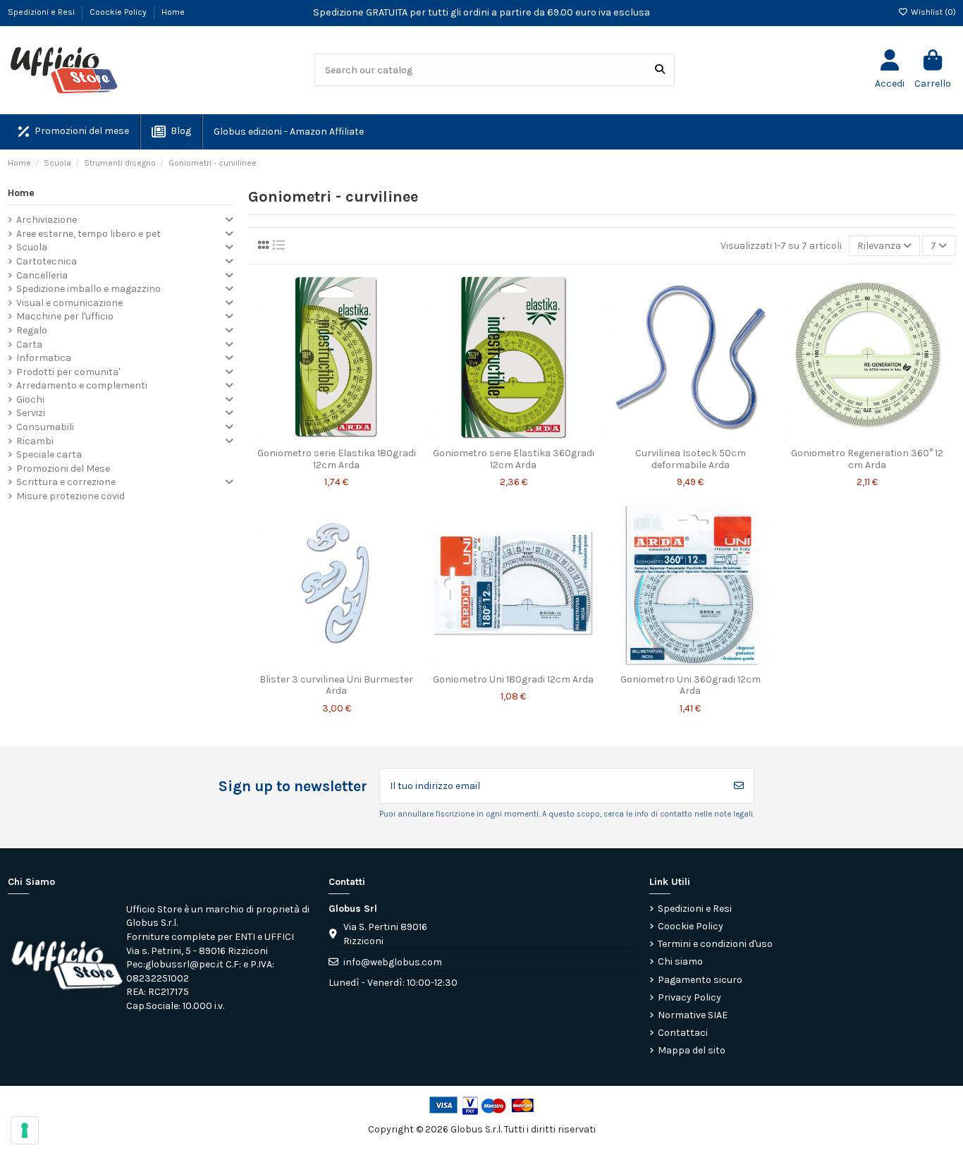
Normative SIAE (693, 1015)
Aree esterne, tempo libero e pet (88, 234)
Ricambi (35, 441)
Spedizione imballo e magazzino (88, 289)
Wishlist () (932, 12)
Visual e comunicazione (69, 303)
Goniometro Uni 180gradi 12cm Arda (513, 679)
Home (173, 12)
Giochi (30, 399)
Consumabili (45, 427)
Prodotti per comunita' (68, 372)
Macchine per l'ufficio (65, 316)
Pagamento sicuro (700, 980)
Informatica (43, 358)
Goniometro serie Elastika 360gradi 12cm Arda (513, 459)
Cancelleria (42, 275)
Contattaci (683, 1033)
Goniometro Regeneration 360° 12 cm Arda (867, 459)
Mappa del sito (691, 1050)
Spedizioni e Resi (42, 12)
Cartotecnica (46, 261)
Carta (29, 344)
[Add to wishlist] (316, 436)
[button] (288, 131)
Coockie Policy (119, 12)
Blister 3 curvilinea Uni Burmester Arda (336, 685)
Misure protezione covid (70, 496)
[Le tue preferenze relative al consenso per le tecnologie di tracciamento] (24, 1130)
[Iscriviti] (739, 786)
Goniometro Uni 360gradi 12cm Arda (690, 685)
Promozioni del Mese (63, 469)
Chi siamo (680, 961)
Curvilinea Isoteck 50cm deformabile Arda (690, 459)
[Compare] (335, 436)
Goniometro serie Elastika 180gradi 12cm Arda (336, 459)
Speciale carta (49, 454)
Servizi (30, 413)
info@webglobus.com (392, 962)
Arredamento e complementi (81, 385)
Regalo (31, 330)
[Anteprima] (356, 436)
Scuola (31, 247)
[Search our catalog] (660, 69)
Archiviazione (46, 220)
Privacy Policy (689, 997)
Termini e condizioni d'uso (715, 944)
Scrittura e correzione (66, 482)
